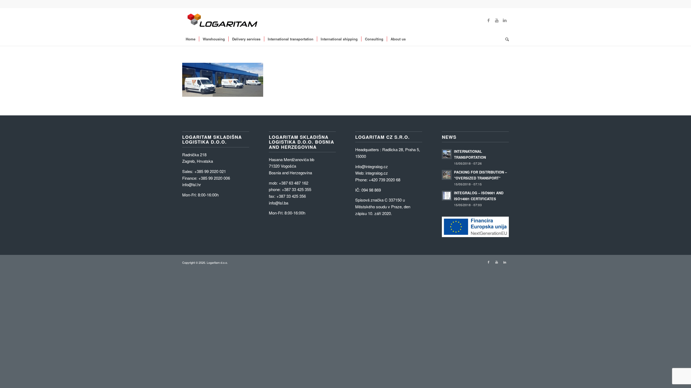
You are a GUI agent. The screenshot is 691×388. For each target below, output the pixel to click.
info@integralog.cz (371, 166)
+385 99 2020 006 (214, 178)
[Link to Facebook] (489, 20)
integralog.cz (376, 173)
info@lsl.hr (191, 184)
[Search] (505, 39)
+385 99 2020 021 (210, 171)
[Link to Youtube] (497, 20)
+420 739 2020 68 (384, 179)
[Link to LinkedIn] (505, 20)
